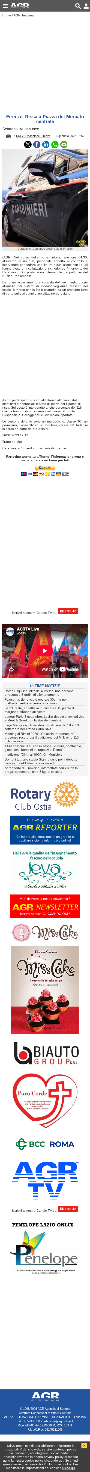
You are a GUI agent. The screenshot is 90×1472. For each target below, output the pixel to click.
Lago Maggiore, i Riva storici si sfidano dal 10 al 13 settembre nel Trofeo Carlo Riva (42, 727)
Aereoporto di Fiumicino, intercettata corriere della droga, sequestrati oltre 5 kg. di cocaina (41, 769)
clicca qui (68, 1468)
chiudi (74, 1460)
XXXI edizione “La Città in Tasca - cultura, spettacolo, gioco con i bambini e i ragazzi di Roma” (43, 748)
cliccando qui (53, 1460)
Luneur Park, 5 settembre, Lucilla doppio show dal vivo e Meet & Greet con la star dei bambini (44, 718)
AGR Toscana (24, 15)
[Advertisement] (45, 64)
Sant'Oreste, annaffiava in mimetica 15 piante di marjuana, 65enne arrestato (40, 710)
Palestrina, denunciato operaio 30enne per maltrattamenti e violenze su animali (36, 701)
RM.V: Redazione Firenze (33, 136)
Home (6, 15)
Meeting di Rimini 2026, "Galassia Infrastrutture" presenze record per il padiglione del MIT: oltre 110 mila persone (42, 737)
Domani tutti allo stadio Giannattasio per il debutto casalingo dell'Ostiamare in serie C (41, 761)
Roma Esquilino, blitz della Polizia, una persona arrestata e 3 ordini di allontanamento (39, 692)
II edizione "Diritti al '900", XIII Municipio (33, 754)
